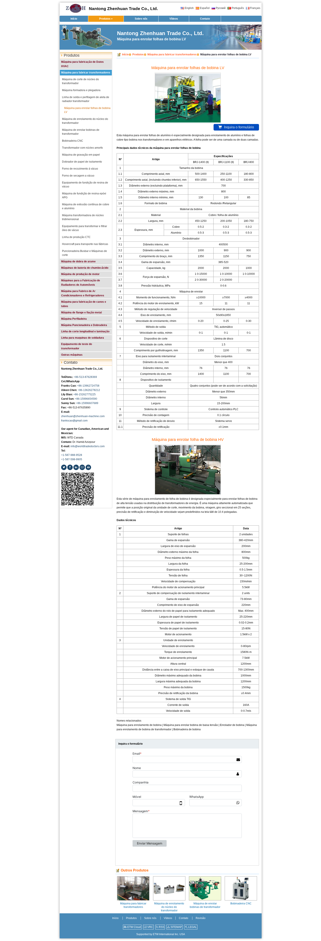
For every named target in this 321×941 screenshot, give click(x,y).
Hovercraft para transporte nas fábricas (85, 244)
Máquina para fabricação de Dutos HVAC (82, 64)
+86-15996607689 (87, 403)
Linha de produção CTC (76, 237)
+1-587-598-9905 (71, 459)
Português (238, 8)
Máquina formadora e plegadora (81, 90)
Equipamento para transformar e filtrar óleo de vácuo (84, 228)
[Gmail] (82, 467)
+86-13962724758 (88, 385)
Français (255, 8)
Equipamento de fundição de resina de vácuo (85, 184)
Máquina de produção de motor (80, 274)
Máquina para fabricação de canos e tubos (83, 304)
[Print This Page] (88, 467)
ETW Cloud (134, 927)
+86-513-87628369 (85, 377)
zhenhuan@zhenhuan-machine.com (83, 416)
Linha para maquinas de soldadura (82, 337)
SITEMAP (176, 927)
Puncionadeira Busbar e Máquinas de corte (84, 253)
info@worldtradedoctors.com (88, 446)
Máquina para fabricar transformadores (172, 54)
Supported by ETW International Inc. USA (160, 934)
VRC (150, 927)
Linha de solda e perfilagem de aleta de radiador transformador (85, 99)
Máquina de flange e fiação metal (81, 312)
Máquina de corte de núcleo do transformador (80, 81)
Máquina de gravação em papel (81, 154)
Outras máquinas (72, 354)
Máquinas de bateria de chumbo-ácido (84, 267)
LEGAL (192, 927)
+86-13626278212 (89, 390)
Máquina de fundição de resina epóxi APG (84, 195)
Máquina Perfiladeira (74, 318)
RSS (161, 927)
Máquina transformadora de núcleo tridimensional (83, 217)
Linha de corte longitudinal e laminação (85, 331)
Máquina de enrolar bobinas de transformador (205, 905)
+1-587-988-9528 (71, 455)
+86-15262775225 (84, 394)
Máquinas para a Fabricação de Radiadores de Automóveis (80, 282)
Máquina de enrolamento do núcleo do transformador (169, 907)
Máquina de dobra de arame (78, 261)
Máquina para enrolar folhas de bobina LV (87, 110)
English (189, 8)
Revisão (200, 918)
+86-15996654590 (86, 398)
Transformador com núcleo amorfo (82, 147)
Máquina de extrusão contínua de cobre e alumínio (85, 206)
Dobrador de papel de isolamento (82, 161)
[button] (106, 19)
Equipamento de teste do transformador (76, 346)
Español (205, 8)
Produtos (138, 54)
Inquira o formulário (239, 127)
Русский (221, 8)
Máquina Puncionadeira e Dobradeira (84, 325)
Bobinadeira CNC (241, 903)
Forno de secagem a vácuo (78, 175)
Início (125, 54)
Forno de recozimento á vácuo (80, 168)
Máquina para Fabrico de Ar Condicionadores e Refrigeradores (82, 293)
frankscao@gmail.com (74, 420)
